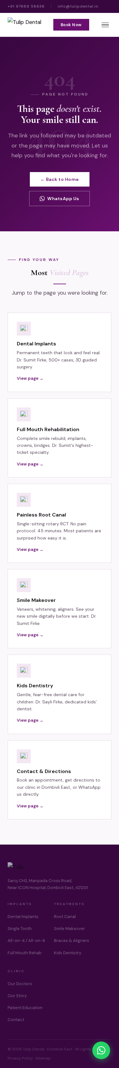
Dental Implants (23, 916)
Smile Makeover (69, 928)
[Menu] (105, 25)
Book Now (71, 24)
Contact (16, 1019)
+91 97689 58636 (26, 6)
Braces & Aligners (71, 940)
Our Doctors (20, 983)
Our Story (17, 995)
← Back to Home (59, 179)
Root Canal (65, 916)
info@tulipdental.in (78, 6)
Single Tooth (20, 928)
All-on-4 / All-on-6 (26, 940)
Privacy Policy (20, 1058)
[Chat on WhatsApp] (101, 1050)
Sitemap (43, 1058)
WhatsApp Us (63, 198)
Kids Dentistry (67, 952)
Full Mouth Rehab (25, 952)
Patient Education (25, 1007)
